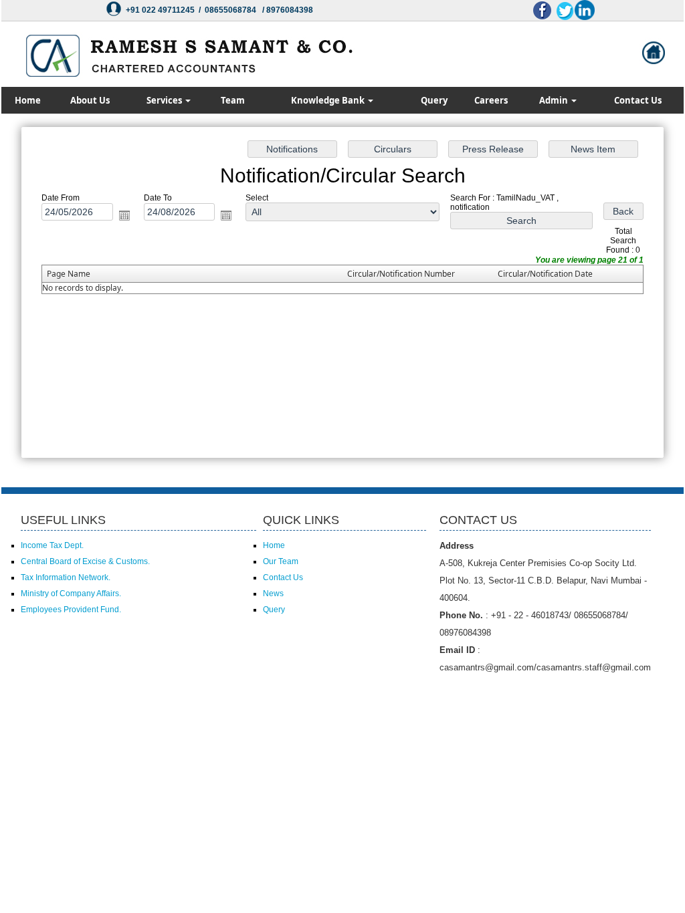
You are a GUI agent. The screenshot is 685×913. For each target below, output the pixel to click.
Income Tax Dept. (52, 545)
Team (233, 100)
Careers (491, 100)
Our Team (280, 561)
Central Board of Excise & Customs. (85, 561)
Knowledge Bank (329, 100)
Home (28, 100)
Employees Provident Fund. (71, 609)
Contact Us (638, 100)
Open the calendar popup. (124, 215)
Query (434, 100)
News (273, 593)
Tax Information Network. (65, 577)
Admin (554, 100)
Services (165, 100)
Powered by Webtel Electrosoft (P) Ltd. (88, 688)
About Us (90, 100)
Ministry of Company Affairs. (71, 593)
